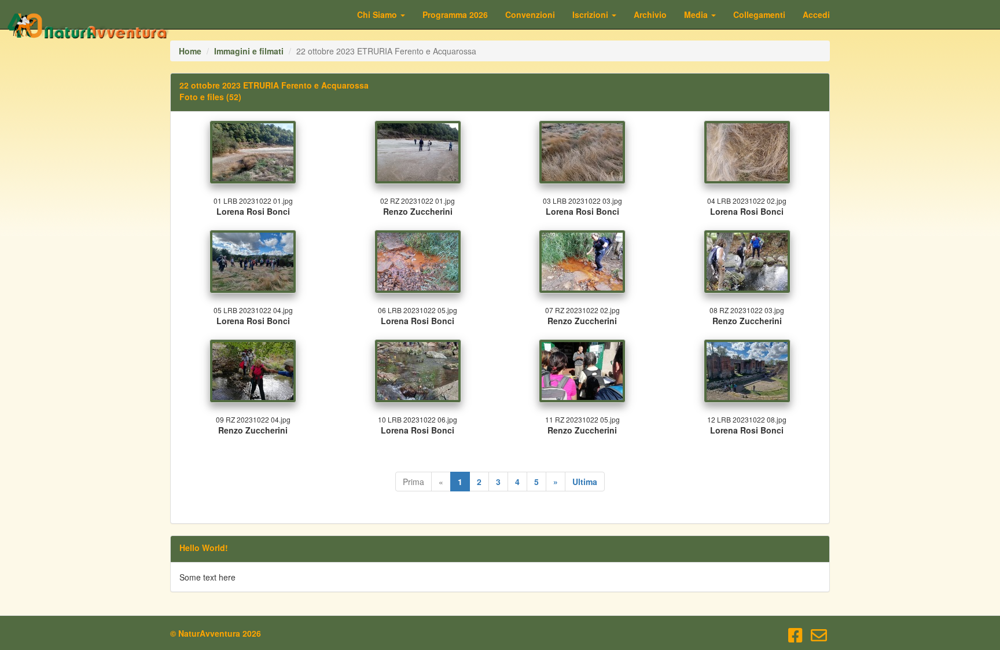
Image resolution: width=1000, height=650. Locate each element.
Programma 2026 (455, 14)
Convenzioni (530, 14)
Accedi (816, 14)
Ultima (584, 481)
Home (190, 51)
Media (697, 14)
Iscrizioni (591, 14)
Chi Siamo (378, 14)
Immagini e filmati (249, 51)
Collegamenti (759, 14)
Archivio (650, 14)
